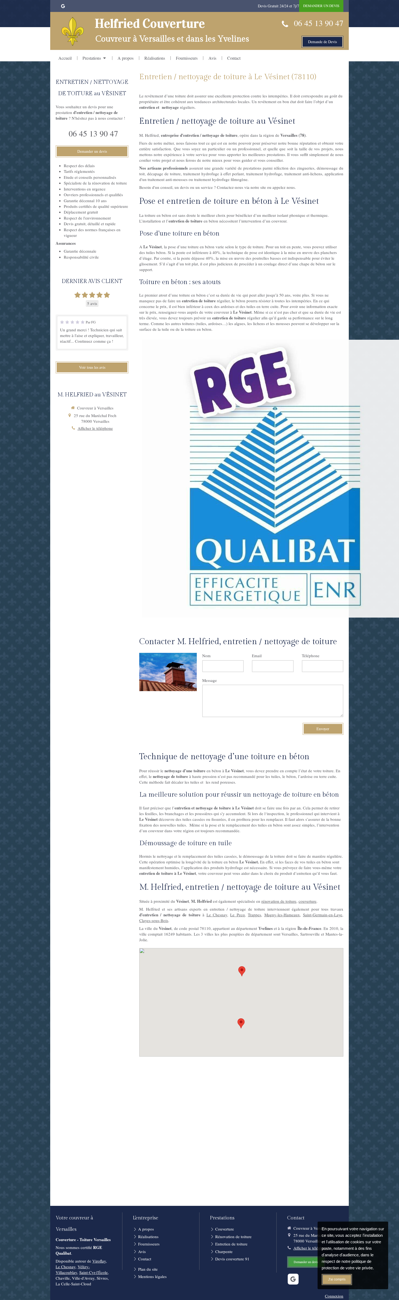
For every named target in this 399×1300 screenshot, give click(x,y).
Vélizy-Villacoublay (73, 1269)
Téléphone (310, 655)
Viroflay (99, 1261)
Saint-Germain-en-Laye (322, 914)
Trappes (254, 914)
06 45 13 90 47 (318, 22)
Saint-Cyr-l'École (93, 1272)
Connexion (334, 1296)
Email (257, 655)
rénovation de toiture (278, 901)
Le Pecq (237, 914)
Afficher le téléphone (95, 428)
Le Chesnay (217, 914)
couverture (307, 901)
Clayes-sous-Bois (153, 920)
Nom (206, 655)
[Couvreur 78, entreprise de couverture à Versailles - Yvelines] (72, 31)
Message (209, 680)
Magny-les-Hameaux (282, 914)
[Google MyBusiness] (63, 7)
